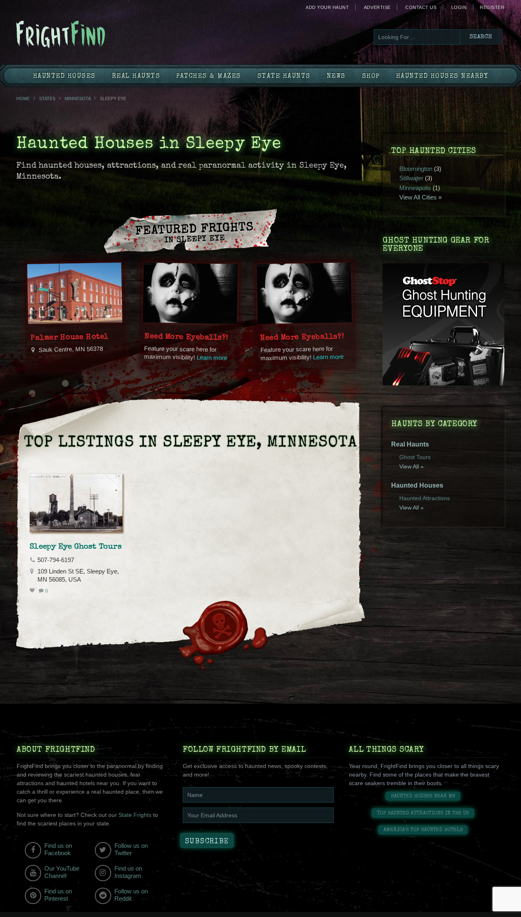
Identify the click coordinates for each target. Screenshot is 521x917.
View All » (411, 466)
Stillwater (411, 178)
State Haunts (284, 76)
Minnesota (77, 98)
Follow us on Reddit (131, 895)
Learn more (212, 357)
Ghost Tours (415, 457)
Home (23, 98)
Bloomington (415, 168)
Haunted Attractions (424, 498)
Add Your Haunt (327, 7)
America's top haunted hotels (423, 830)
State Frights (134, 815)
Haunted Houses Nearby (442, 76)
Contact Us (420, 7)
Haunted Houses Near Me (423, 796)
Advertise (377, 7)
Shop (371, 76)
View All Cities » (420, 197)
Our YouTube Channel (61, 872)
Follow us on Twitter (131, 849)
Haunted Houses (64, 76)
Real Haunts (136, 76)
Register (492, 7)
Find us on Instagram (128, 872)
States (47, 98)
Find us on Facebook (58, 849)
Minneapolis (415, 187)
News (336, 76)
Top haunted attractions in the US (423, 813)
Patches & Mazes (208, 76)
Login (459, 7)
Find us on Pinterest (58, 895)
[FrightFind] (93, 35)
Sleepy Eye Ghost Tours (76, 547)
